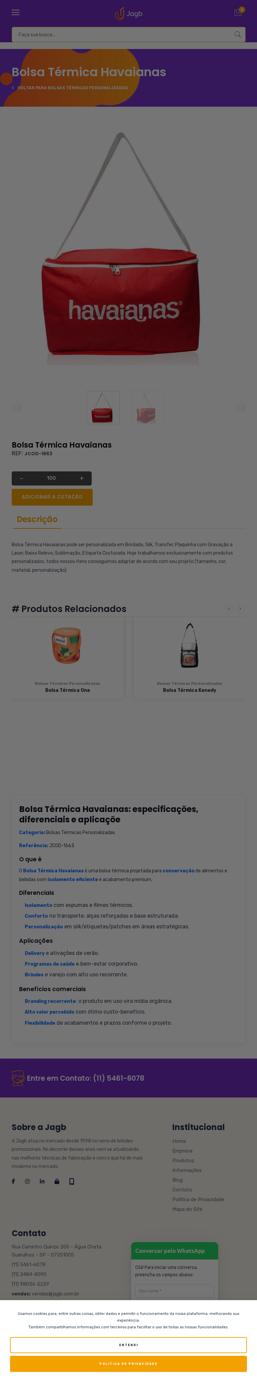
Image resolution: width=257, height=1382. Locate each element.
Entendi (128, 1345)
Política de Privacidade (128, 1364)
